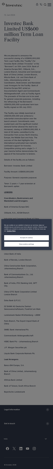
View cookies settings (26, 244)
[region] (26, 234)
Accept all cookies (26, 237)
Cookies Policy (11, 231)
